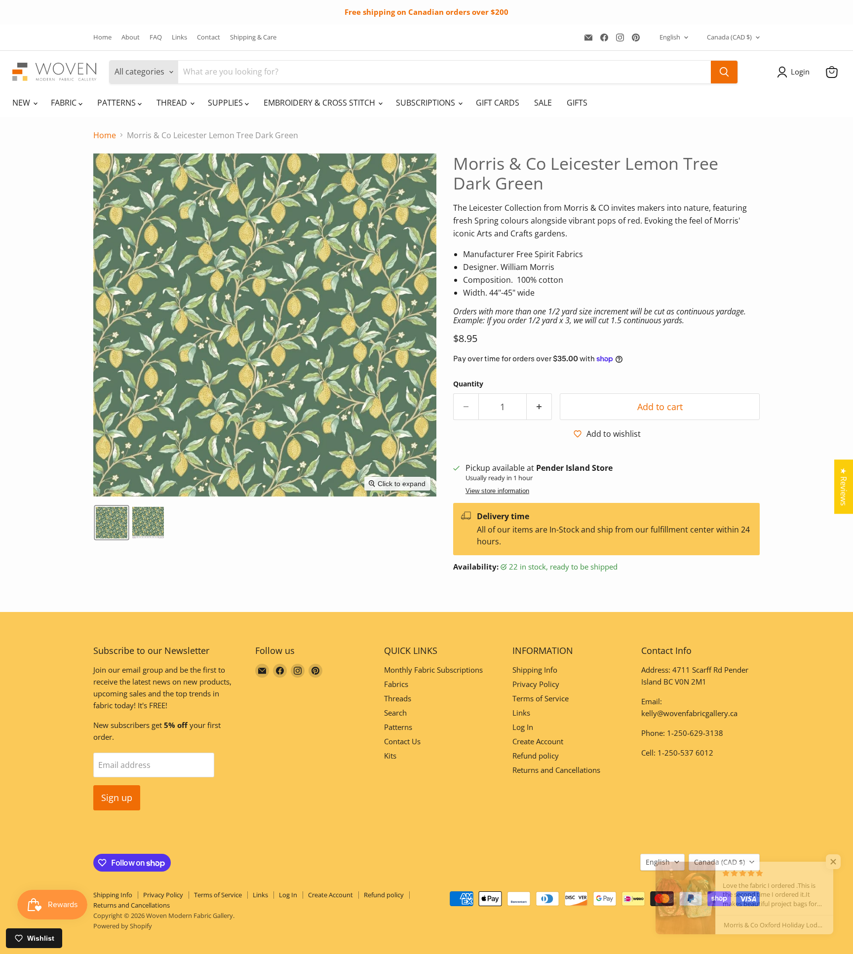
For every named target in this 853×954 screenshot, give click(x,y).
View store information (497, 491)
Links (179, 37)
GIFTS (577, 102)
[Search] (724, 72)
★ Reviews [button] (843, 486)
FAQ (156, 37)
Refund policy (535, 756)
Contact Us (402, 741)
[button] (795, 72)
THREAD (172, 102)
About (130, 37)
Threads (397, 698)
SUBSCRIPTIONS (426, 102)
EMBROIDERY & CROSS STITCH (320, 102)
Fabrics (396, 684)
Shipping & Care (253, 37)
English (669, 37)
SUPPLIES (226, 102)
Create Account (537, 741)
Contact (208, 37)
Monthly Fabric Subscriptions (433, 670)
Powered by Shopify (122, 925)
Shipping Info (534, 670)
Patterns (398, 727)
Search (395, 713)
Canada (729, 37)
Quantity (468, 384)
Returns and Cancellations (556, 770)
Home (102, 37)
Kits (390, 756)
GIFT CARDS (497, 102)
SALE (543, 102)
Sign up (116, 797)
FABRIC (64, 102)
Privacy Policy (535, 684)
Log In (522, 727)
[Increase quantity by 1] (539, 406)
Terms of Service (540, 698)
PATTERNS (117, 102)
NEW (22, 102)
